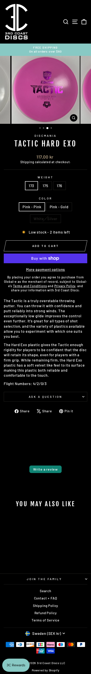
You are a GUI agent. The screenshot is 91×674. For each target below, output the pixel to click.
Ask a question (46, 396)
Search (45, 591)
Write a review (45, 469)
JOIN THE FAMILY (44, 579)
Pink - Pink (32, 207)
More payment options (45, 269)
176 (59, 185)
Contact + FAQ (45, 598)
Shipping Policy (45, 606)
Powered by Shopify (45, 670)
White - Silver (46, 218)
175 (45, 185)
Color (45, 198)
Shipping (27, 162)
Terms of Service (45, 620)
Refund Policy (45, 613)
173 (31, 185)
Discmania (45, 135)
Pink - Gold (59, 207)
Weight (45, 177)
